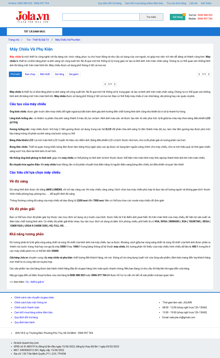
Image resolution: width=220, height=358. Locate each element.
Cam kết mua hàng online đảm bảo (144, 3)
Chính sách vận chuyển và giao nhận (34, 297)
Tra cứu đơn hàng (176, 3)
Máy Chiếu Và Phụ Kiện (67, 39)
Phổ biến (15, 74)
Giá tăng (59, 74)
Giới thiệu (206, 3)
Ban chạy (30, 74)
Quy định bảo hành (24, 322)
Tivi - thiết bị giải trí (34, 282)
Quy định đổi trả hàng (110, 3)
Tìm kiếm (151, 17)
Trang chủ (15, 39)
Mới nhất (45, 74)
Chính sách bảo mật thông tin (30, 302)
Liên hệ (193, 3)
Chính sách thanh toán (26, 307)
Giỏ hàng (178, 17)
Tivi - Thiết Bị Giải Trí (37, 39)
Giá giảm (74, 74)
